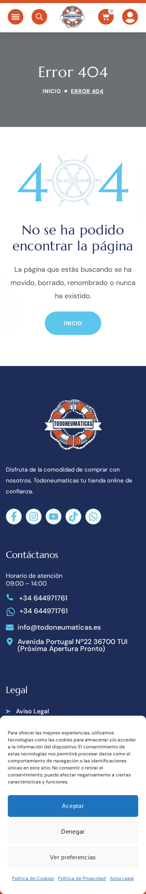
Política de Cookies (33, 878)
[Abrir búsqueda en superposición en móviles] (39, 17)
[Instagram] (34, 516)
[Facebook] (14, 516)
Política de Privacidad (82, 878)
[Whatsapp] (93, 516)
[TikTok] (73, 516)
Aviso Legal (122, 878)
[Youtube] (54, 516)
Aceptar (73, 805)
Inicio (51, 91)
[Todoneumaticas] (72, 16)
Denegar (73, 831)
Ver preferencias (73, 857)
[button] (15, 17)
